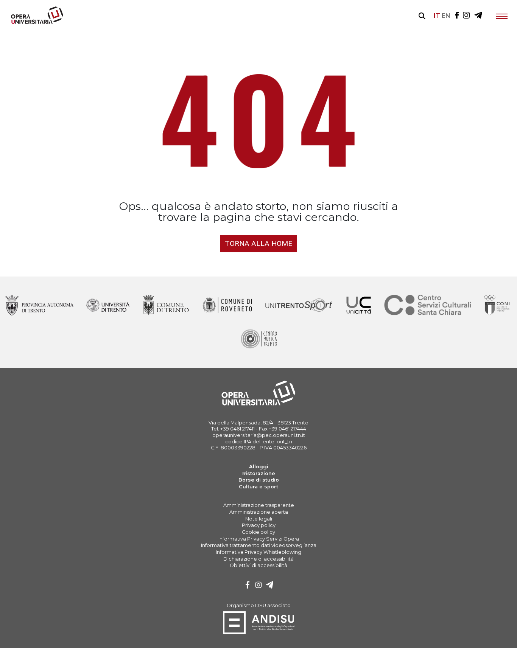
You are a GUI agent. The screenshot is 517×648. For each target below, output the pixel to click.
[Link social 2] (478, 16)
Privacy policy (259, 525)
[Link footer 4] (299, 306)
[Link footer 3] (226, 306)
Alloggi (258, 466)
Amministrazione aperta (258, 512)
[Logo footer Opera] (258, 404)
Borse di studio (258, 480)
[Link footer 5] (358, 306)
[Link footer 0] (39, 306)
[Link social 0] (457, 16)
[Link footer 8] (258, 339)
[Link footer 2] (166, 306)
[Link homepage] (34, 22)
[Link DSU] (258, 633)
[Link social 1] (466, 16)
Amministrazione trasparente (258, 505)
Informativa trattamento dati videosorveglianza (258, 545)
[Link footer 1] (108, 306)
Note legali (258, 519)
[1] (258, 586)
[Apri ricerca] (422, 16)
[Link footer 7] (497, 306)
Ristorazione (258, 473)
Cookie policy (258, 532)
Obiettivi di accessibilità (258, 565)
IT (437, 15)
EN (446, 15)
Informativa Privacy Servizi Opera (258, 539)
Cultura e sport (258, 486)
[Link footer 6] (427, 306)
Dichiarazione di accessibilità (258, 559)
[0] (247, 586)
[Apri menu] (501, 16)
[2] (270, 586)
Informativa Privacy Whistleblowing (258, 552)
